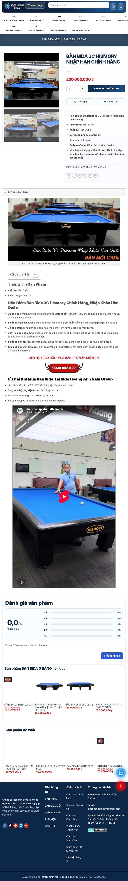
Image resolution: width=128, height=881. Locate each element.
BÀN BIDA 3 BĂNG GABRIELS (111, 766)
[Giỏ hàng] (121, 6)
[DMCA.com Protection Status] (97, 829)
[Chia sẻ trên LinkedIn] (95, 175)
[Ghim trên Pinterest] (90, 175)
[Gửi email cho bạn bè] (84, 175)
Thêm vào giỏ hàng (106, 88)
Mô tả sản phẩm (18, 192)
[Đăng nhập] (113, 6)
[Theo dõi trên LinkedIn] (20, 825)
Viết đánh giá (112, 655)
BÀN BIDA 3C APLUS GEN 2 (79, 704)
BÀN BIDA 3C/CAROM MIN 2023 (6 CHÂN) (109, 706)
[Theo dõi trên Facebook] (4, 825)
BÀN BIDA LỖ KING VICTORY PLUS (50, 767)
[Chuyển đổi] (5, 192)
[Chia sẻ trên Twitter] (79, 175)
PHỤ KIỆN (50, 819)
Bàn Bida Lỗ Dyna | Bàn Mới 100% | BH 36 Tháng (20, 767)
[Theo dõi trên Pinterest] (15, 825)
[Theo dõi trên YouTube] (26, 825)
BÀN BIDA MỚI (51, 39)
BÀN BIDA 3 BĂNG (75, 39)
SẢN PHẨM (51, 798)
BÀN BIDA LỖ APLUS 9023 (80, 766)
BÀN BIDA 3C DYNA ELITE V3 (19, 704)
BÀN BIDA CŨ (52, 812)
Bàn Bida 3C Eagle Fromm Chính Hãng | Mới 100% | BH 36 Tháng (49, 707)
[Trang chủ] (14, 6)
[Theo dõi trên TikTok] (10, 825)
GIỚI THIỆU (51, 825)
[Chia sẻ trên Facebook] (74, 175)
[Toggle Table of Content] (33, 275)
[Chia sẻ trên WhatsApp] (68, 175)
